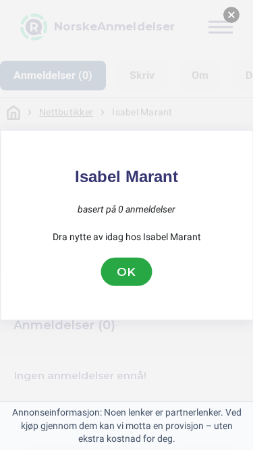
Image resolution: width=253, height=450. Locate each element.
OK (127, 271)
